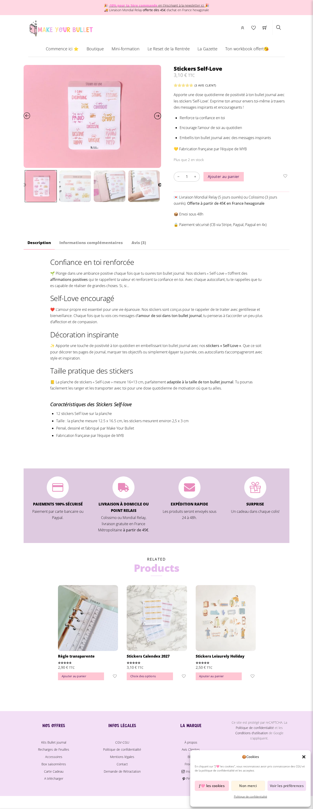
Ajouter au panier (223, 176)
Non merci (248, 785)
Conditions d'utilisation (251, 733)
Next (160, 185)
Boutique (95, 48)
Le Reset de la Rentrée (169, 48)
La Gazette (207, 48)
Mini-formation (126, 48)
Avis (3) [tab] (139, 242)
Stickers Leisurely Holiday (220, 656)
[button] (304, 757)
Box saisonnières (53, 764)
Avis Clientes (191, 749)
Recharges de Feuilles (53, 749)
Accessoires (53, 757)
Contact (122, 764)
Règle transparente (76, 656)
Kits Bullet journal (53, 742)
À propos (190, 742)
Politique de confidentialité (250, 796)
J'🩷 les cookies (212, 785)
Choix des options (143, 676)
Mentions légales (122, 757)
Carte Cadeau (53, 771)
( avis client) (205, 85)
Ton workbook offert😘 (247, 48)
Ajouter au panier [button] (74, 676)
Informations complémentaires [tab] (91, 242)
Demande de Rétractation (122, 771)
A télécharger (53, 778)
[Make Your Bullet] (60, 27)
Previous (24, 185)
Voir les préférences (287, 785)
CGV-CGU (122, 742)
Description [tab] (39, 242)
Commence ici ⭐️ (62, 48)
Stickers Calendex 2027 (148, 656)
